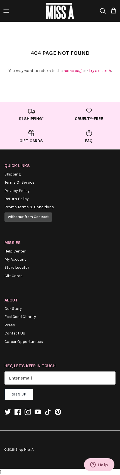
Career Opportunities (23, 341)
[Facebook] (18, 412)
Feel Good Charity (20, 316)
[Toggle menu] (6, 11)
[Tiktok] (48, 412)
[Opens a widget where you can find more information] (99, 465)
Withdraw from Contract (28, 217)
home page (73, 70)
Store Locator (16, 267)
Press (9, 325)
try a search (100, 70)
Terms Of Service (19, 182)
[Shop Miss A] (60, 11)
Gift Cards (13, 275)
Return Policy (16, 198)
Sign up (19, 394)
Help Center (15, 251)
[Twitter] (7, 412)
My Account (15, 259)
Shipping (12, 174)
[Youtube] (38, 412)
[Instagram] (28, 412)
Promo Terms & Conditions (29, 207)
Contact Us (14, 333)
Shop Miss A (24, 449)
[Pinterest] (58, 412)
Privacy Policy (17, 190)
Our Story (13, 308)
